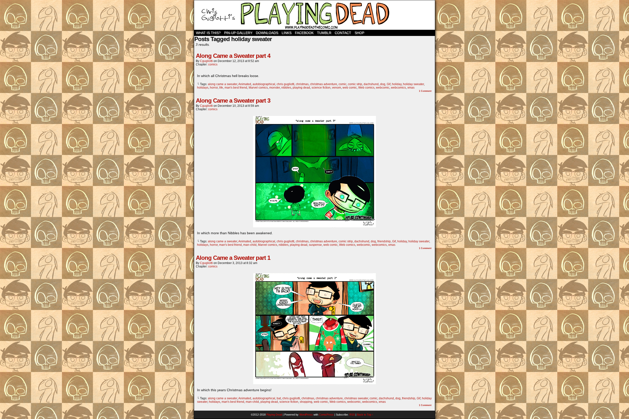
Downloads (267, 33)
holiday (396, 84)
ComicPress (326, 414)
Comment (425, 91)
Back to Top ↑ (365, 414)
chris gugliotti (285, 84)
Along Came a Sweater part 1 (233, 257)
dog (382, 84)
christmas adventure (323, 84)
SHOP (359, 33)
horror (214, 87)
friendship (384, 241)
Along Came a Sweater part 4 (233, 55)
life (221, 87)
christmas (302, 84)
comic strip (355, 84)
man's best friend (236, 87)
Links (286, 33)
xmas (411, 87)
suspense (315, 245)
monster (274, 87)
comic (342, 84)
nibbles (286, 87)
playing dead (301, 87)
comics (212, 64)
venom (336, 87)
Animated (244, 84)
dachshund (371, 84)
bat (279, 398)
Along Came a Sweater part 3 (233, 100)
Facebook (304, 33)
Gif (388, 84)
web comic (350, 87)
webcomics (398, 87)
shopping (306, 401)
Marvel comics (258, 87)
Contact (343, 33)
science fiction (321, 87)
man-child (250, 245)
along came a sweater (222, 84)
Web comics (366, 87)
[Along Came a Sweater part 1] (314, 383)
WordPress (306, 414)
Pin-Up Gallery (238, 33)
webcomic (382, 87)
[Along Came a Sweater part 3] (314, 226)
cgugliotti (206, 61)
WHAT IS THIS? (208, 33)
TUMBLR (324, 33)
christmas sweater (356, 398)
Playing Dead (314, 15)
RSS (352, 414)
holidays (202, 87)
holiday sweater (413, 84)
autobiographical (264, 84)
